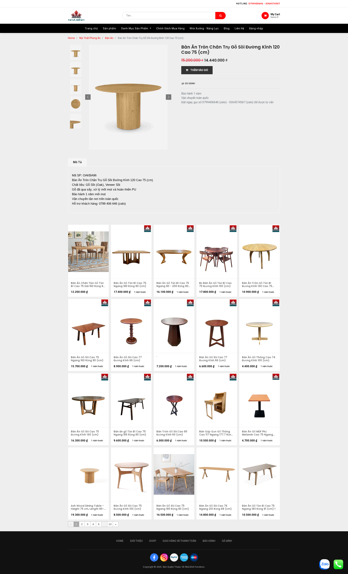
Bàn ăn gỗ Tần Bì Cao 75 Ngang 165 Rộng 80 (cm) (130, 433)
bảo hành (209, 540)
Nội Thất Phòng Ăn (90, 38)
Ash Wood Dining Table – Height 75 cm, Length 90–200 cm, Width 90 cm (87, 507)
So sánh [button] (189, 83)
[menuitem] (91, 28)
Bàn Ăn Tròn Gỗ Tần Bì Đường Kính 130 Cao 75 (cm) (257, 285)
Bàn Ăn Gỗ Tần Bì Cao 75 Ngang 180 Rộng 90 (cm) (130, 285)
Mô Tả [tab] (77, 162)
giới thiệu (136, 540)
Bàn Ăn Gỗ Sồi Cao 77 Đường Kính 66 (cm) (128, 359)
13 (110, 524)
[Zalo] (324, 564)
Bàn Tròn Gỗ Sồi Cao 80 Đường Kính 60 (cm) (171, 433)
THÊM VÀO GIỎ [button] (198, 70)
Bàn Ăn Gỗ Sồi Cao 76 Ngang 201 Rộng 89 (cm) (215, 507)
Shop (152, 540)
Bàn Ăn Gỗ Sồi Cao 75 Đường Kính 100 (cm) (128, 507)
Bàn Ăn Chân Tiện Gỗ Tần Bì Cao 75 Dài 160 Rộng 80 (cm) (88, 285)
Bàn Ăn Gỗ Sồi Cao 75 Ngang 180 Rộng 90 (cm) (172, 507)
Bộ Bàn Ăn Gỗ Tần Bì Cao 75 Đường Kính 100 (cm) (215, 285)
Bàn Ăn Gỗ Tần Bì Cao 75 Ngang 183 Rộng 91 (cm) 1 (258, 507)
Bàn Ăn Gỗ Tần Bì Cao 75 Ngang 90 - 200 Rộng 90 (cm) (172, 285)
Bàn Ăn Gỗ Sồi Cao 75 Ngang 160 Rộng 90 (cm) (87, 359)
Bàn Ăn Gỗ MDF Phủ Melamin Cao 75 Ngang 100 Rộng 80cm (257, 433)
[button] (88, 97)
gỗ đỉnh (227, 540)
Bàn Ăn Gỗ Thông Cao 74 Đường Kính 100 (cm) (258, 359)
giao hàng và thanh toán (179, 540)
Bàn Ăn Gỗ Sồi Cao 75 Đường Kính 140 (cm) (85, 433)
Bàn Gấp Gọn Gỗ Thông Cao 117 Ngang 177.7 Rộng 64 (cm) (216, 433)
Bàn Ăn (109, 38)
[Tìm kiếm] (220, 15)
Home (71, 38)
